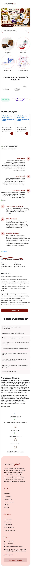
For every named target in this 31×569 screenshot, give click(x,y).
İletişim (7, 507)
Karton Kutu (8, 524)
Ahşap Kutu (8, 519)
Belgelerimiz (8, 499)
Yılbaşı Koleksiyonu (10, 530)
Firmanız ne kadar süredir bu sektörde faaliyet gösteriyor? (15, 366)
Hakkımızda (8, 496)
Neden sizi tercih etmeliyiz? (9, 371)
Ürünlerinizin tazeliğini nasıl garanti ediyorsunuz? (11, 327)
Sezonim (19, 560)
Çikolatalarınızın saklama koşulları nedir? (13, 333)
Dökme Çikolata (9, 527)
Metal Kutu (8, 522)
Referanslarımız (9, 502)
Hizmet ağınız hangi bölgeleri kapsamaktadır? (15, 349)
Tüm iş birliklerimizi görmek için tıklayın (20, 99)
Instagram (9, 555)
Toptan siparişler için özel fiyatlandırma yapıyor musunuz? (15, 343)
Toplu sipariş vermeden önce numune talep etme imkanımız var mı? (14, 360)
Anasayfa (7, 493)
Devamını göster (6, 406)
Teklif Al (7, 505)
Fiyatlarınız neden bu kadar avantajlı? (12, 338)
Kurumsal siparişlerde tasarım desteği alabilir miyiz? (14, 354)
